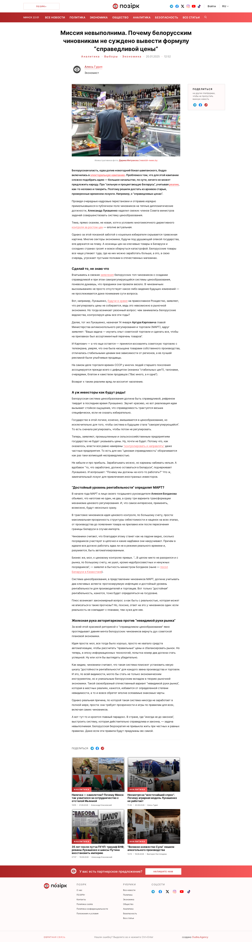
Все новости (55, 17)
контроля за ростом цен (87, 227)
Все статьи (191, 17)
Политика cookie (85, 904)
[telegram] (171, 6)
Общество (120, 17)
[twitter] (182, 6)
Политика (77, 17)
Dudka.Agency (200, 937)
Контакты (81, 899)
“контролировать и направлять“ (144, 446)
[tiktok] (199, 6)
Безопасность (166, 17)
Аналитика (141, 17)
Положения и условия (87, 913)
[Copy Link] (206, 105)
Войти (212, 6)
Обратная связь (54, 937)
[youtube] (193, 6)
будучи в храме (118, 300)
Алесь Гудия (93, 67)
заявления (107, 274)
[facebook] (177, 6)
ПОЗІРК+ (81, 895)
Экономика (99, 17)
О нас (79, 890)
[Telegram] (195, 105)
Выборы (111, 56)
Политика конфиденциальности (92, 909)
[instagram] (188, 6)
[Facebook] (200, 105)
